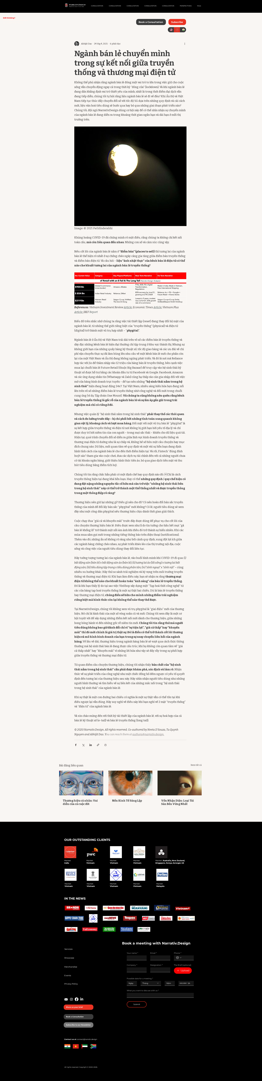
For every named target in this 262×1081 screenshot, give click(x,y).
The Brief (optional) (182, 965)
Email (153, 953)
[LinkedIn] (82, 999)
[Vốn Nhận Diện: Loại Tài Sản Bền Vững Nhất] (180, 783)
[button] (177, 22)
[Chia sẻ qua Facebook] (75, 744)
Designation (156, 965)
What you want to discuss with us (143, 990)
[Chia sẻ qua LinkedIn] (90, 744)
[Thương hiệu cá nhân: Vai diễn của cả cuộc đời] (81, 783)
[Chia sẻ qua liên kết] (98, 744)
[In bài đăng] (105, 744)
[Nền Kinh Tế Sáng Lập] (130, 783)
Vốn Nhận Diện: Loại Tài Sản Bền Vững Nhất (177, 802)
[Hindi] (183, 29)
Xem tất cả (196, 765)
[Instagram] (71, 999)
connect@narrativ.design (13, 23)
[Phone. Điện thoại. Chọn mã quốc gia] (179, 957)
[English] (171, 29)
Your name (132, 953)
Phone (177, 953)
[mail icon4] (66, 999)
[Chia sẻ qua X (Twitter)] (83, 744)
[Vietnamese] (177, 29)
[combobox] (151, 983)
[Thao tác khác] (184, 44)
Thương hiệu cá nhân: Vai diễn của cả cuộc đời (80, 802)
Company (132, 965)
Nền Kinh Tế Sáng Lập (127, 800)
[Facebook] (76, 999)
